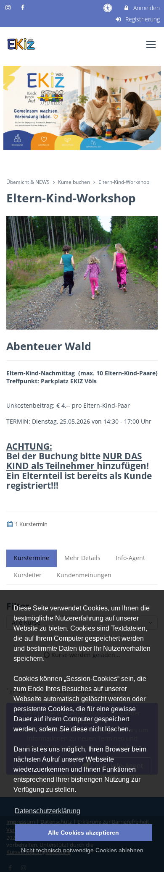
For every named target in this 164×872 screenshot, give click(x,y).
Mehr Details (82, 558)
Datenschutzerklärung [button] (47, 810)
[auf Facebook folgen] (24, 7)
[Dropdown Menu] (151, 44)
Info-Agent (130, 558)
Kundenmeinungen (84, 575)
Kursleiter (28, 575)
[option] (82, 108)
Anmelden (146, 8)
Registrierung (142, 19)
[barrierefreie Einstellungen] (109, 8)
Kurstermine (31, 558)
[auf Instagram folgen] (8, 7)
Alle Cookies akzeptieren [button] (83, 832)
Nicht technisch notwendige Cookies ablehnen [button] (82, 850)
